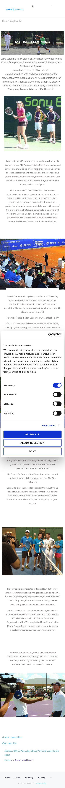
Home (4, 21)
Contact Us (9, 743)
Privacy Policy (41, 783)
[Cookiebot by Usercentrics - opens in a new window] (48, 335)
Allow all (32, 434)
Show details (49, 425)
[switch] (57, 394)
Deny (32, 451)
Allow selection (32, 443)
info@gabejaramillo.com (22, 760)
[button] (31, 53)
